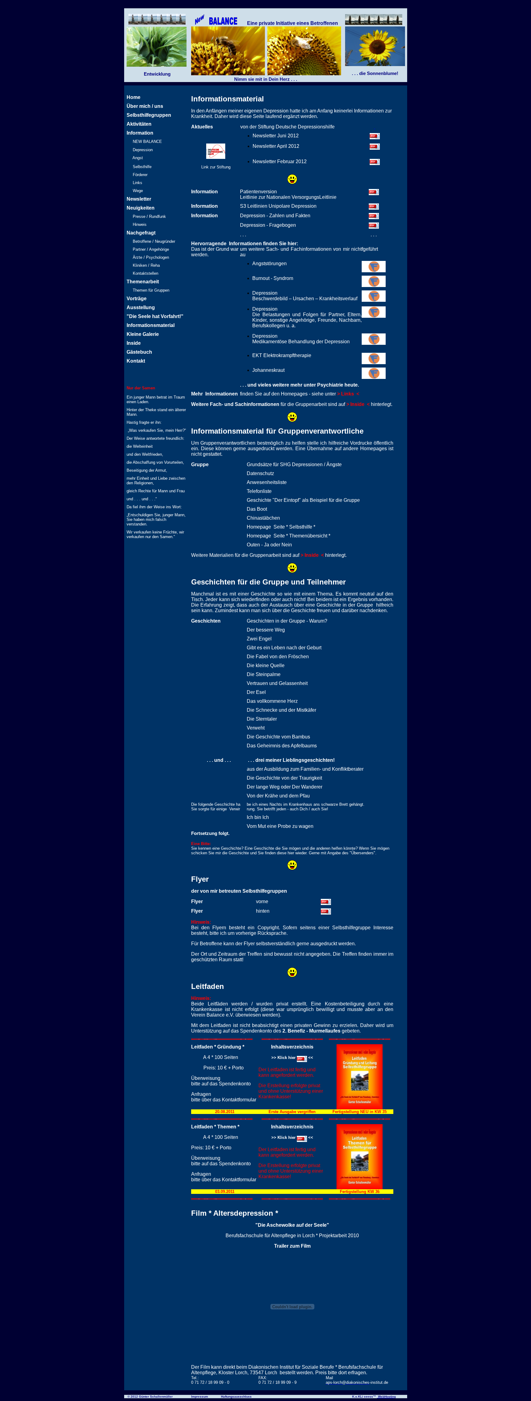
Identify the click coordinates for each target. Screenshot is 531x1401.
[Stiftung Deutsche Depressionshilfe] (215, 157)
